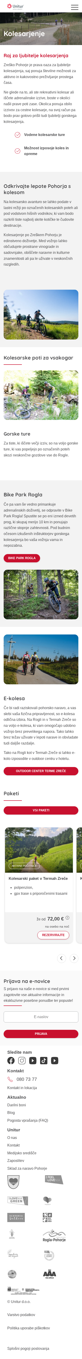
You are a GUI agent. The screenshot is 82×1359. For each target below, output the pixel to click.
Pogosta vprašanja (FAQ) (27, 1120)
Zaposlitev (15, 1161)
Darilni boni (16, 1105)
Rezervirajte (53, 935)
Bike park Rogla (22, 558)
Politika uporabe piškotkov (28, 1328)
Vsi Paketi (41, 810)
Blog (11, 1113)
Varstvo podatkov (21, 1315)
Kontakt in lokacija (22, 1088)
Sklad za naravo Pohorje (27, 1168)
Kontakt (13, 1145)
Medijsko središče (21, 1153)
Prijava (41, 1034)
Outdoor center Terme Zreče (41, 771)
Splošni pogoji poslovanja (28, 1349)
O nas (12, 1138)
